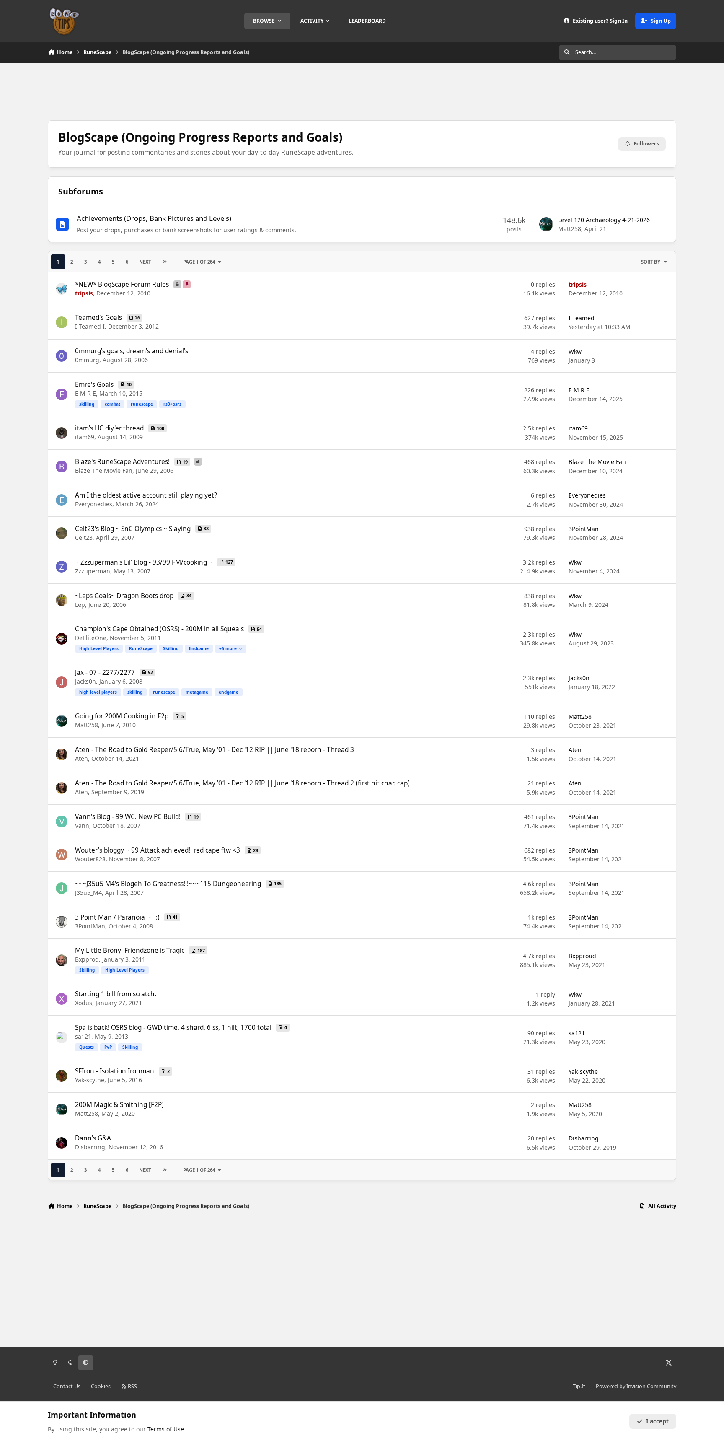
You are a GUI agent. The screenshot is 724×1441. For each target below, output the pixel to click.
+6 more (228, 648)
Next (145, 262)
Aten (81, 758)
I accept (657, 1421)
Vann (82, 825)
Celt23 (84, 538)
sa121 (83, 1036)
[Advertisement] (362, 90)
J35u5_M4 (88, 893)
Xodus (83, 1003)
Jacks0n (85, 681)
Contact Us (66, 1386)
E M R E (85, 393)
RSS (132, 1386)
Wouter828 (90, 859)
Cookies (101, 1386)
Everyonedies (93, 504)
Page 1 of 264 (199, 262)
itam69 (84, 437)
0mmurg (87, 360)
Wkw (575, 351)
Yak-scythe (89, 1080)
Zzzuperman (92, 571)
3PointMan (584, 529)
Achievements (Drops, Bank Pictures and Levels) (154, 218)
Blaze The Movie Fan (103, 470)
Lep (80, 605)
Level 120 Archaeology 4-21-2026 (604, 220)
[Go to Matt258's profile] (546, 224)
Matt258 (569, 229)
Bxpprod (87, 959)
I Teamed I (90, 326)
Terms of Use (165, 1429)
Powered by (636, 1386)
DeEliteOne (90, 638)
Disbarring (90, 1147)
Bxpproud (582, 956)
